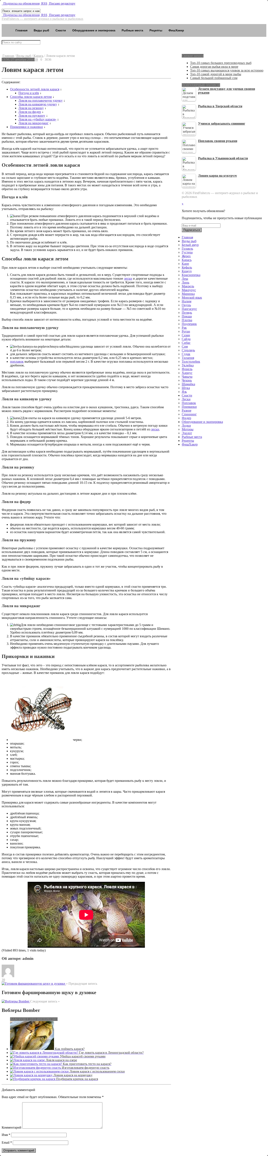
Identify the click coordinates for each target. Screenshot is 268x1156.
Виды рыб (41, 30)
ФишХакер (176, 30)
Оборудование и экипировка (93, 30)
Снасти (60, 30)
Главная (21, 30)
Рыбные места (132, 30)
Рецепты (155, 30)
